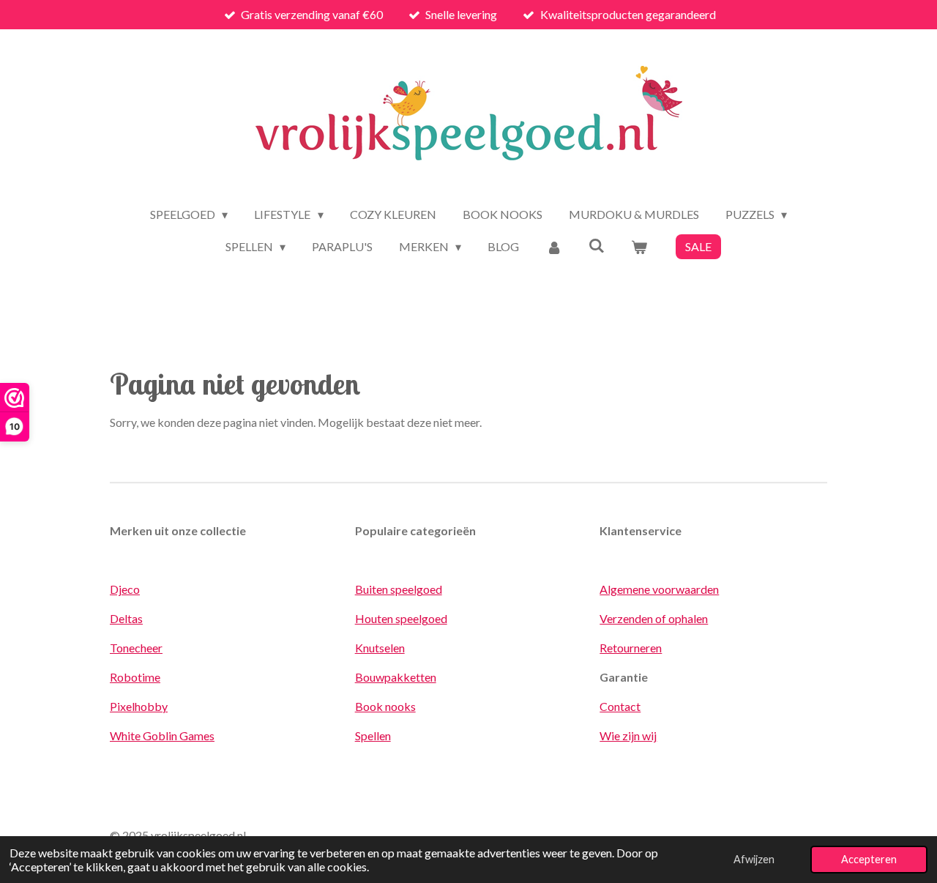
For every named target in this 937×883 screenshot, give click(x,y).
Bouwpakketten (395, 677)
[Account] (553, 246)
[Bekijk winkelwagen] (639, 246)
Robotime (135, 677)
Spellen (373, 735)
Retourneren (631, 648)
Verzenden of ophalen (654, 618)
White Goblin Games (162, 735)
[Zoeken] (596, 245)
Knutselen (380, 648)
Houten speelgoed (401, 618)
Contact (620, 706)
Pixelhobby (139, 706)
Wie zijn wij (628, 735)
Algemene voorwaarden (659, 589)
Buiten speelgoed (398, 589)
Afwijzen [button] (753, 859)
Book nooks (385, 706)
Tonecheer (136, 648)
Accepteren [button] (869, 859)
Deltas (126, 618)
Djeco (125, 589)
